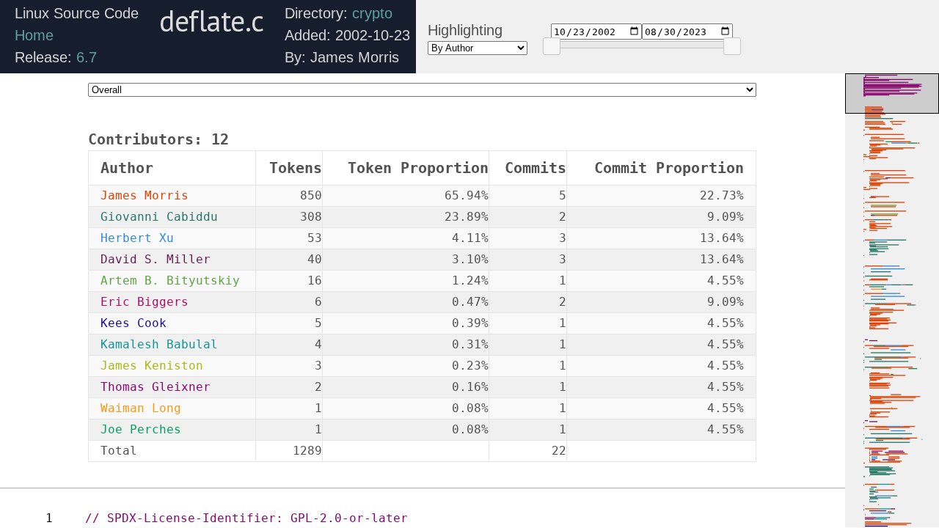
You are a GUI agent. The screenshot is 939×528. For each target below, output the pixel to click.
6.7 (86, 57)
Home (34, 35)
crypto (372, 13)
